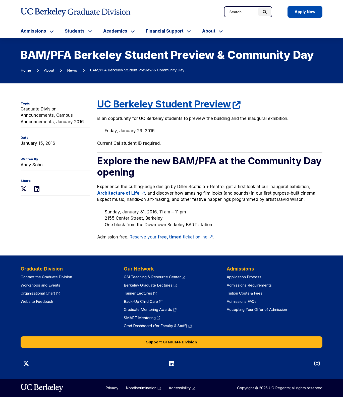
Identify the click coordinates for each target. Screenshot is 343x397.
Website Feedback (37, 301)
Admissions (33, 31)
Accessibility (182, 387)
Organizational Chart (40, 293)
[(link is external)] (42, 388)
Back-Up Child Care (143, 301)
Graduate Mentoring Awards (150, 309)
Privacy (111, 387)
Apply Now (305, 11)
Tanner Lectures (140, 293)
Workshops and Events (40, 285)
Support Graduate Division (171, 342)
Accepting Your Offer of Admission (257, 309)
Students (75, 31)
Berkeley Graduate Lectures (150, 285)
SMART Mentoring (142, 317)
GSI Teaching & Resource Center (155, 277)
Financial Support (165, 31)
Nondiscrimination (143, 387)
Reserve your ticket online (171, 236)
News (72, 70)
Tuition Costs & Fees (244, 293)
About (208, 31)
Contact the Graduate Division (46, 277)
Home (26, 70)
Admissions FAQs (242, 301)
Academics (115, 31)
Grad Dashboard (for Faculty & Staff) (158, 325)
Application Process (244, 277)
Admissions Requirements (249, 285)
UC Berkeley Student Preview (169, 104)
